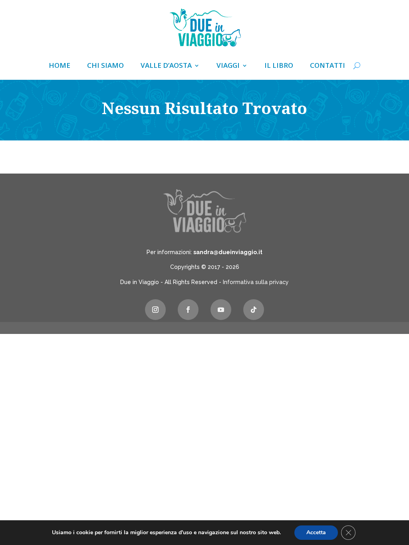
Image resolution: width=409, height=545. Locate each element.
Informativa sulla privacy (256, 282)
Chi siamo (105, 66)
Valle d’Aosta (166, 66)
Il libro (278, 66)
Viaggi (228, 66)
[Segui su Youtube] (220, 309)
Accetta (316, 532)
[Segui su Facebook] (188, 309)
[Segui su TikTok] (253, 309)
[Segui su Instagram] (155, 309)
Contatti (327, 66)
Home (59, 66)
